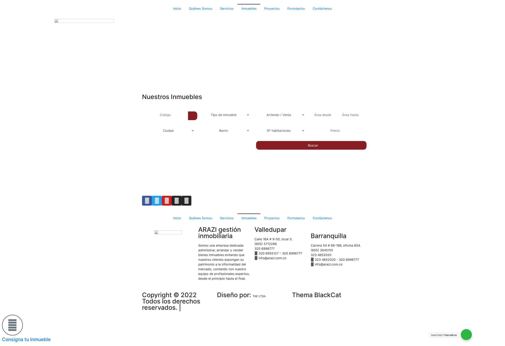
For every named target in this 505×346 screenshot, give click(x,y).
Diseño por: (241, 295)
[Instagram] (176, 201)
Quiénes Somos (200, 8)
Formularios (296, 8)
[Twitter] (157, 201)
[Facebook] (147, 201)
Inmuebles (248, 8)
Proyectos (272, 8)
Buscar (312, 145)
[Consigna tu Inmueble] (12, 325)
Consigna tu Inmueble (26, 339)
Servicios (227, 8)
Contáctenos (322, 8)
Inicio (177, 8)
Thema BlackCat (316, 295)
